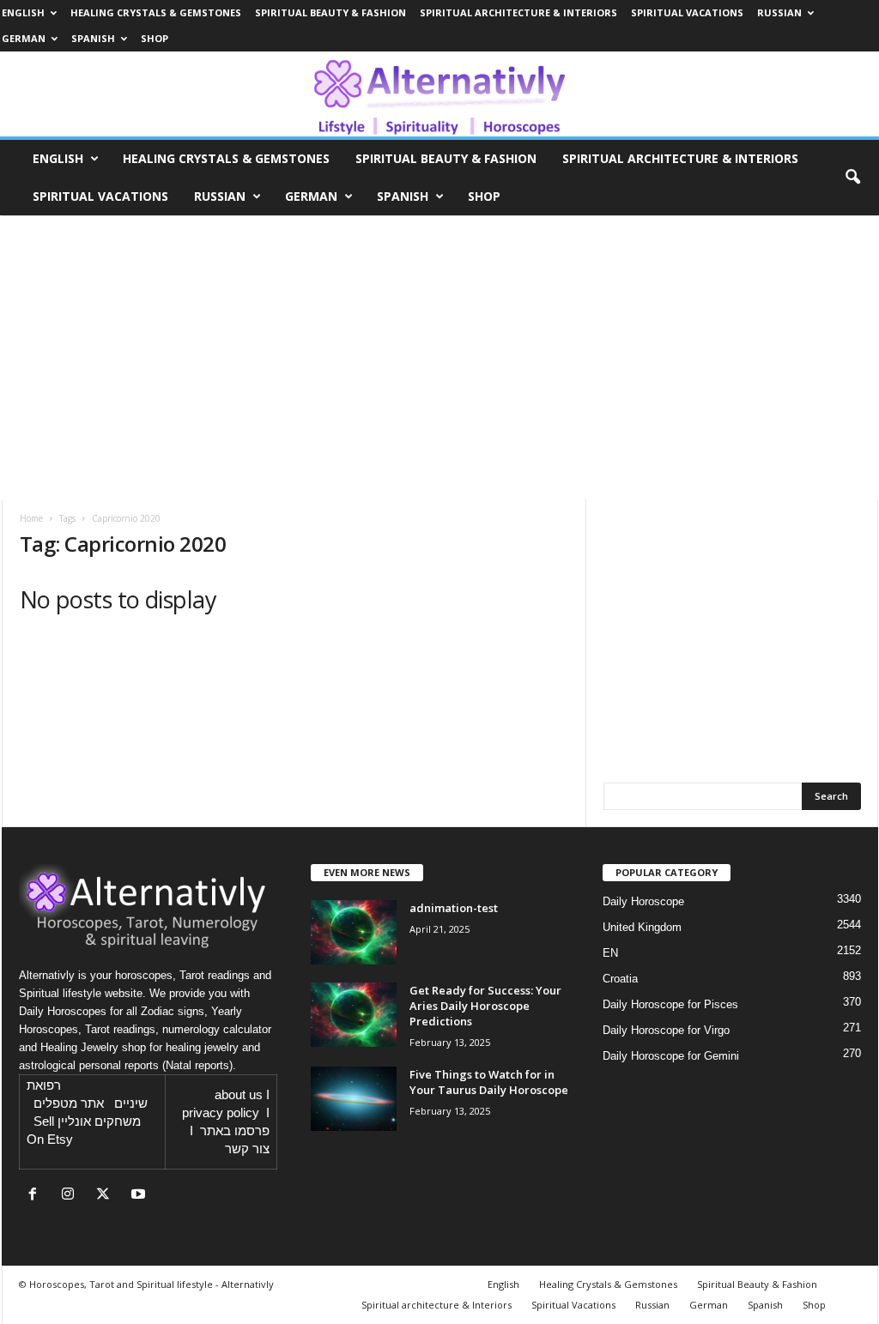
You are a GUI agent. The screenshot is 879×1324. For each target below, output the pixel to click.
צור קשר (247, 1149)
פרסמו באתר (235, 1131)
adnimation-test (453, 908)
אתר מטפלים (68, 1103)
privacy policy (220, 1113)
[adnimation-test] (354, 932)
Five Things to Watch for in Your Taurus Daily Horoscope (488, 1082)
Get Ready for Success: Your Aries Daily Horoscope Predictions (485, 1005)
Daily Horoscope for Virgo (666, 1030)
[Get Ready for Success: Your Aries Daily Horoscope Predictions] (354, 1014)
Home (31, 518)
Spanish (93, 38)
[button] (852, 177)
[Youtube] (140, 1195)
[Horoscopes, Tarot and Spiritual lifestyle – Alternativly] (439, 93)
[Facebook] (36, 1195)
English (23, 12)
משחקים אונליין (99, 1121)
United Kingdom (642, 927)
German (23, 38)
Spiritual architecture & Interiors (518, 12)
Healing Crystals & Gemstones (155, 12)
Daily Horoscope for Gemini (671, 1055)
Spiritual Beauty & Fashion (330, 12)
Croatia (620, 978)
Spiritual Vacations (687, 12)
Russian (779, 12)
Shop (154, 38)
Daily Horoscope (643, 901)
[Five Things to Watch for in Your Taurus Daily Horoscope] (354, 1099)
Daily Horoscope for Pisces (670, 1004)
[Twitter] (106, 1195)
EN (610, 952)
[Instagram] (71, 1195)
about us (239, 1095)
